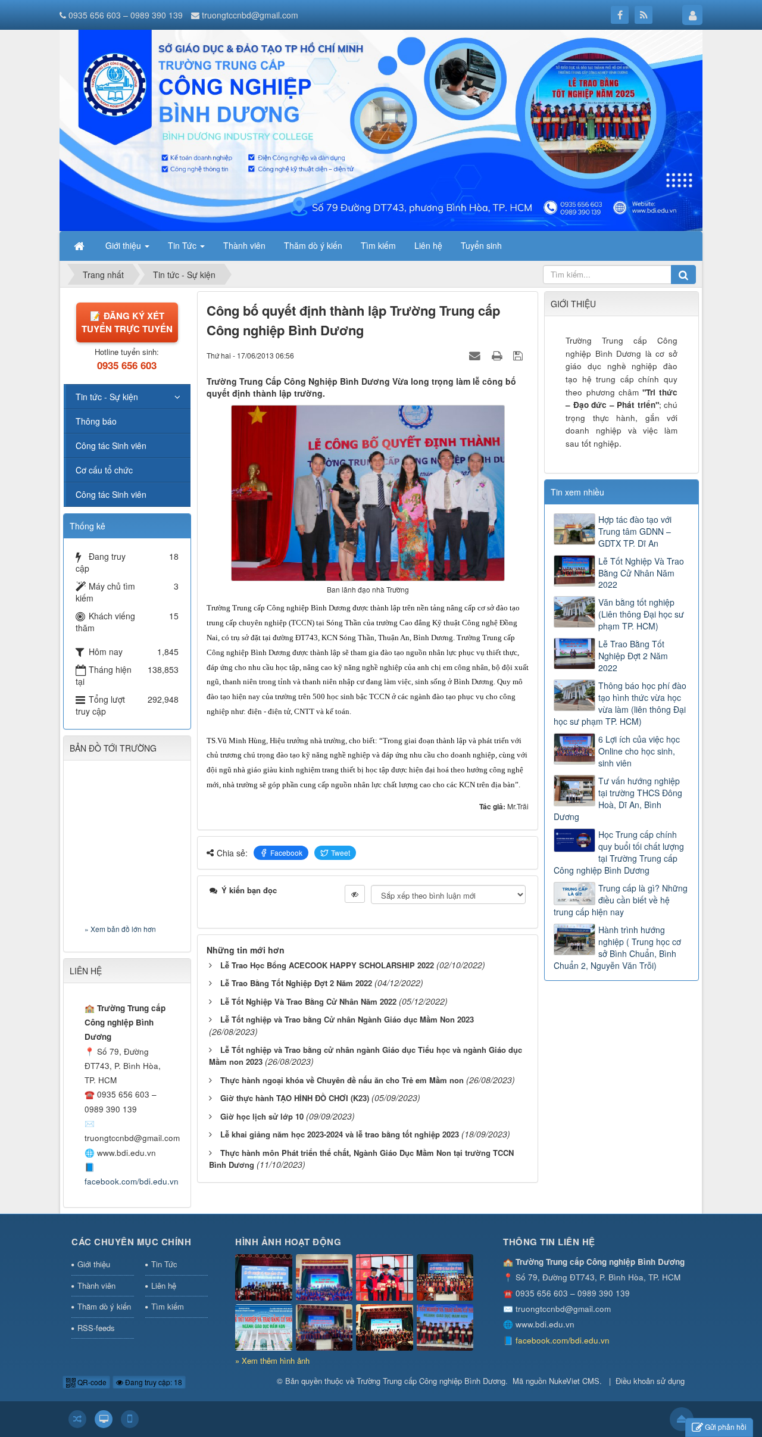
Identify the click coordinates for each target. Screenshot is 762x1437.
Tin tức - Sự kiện (107, 397)
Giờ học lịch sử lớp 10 (262, 1116)
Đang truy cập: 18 (152, 1382)
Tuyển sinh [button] (481, 245)
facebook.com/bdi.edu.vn (132, 1181)
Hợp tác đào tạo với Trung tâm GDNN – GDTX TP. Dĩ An (635, 531)
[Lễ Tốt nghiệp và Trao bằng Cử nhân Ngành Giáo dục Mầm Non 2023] (445, 1327)
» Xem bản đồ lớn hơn (120, 929)
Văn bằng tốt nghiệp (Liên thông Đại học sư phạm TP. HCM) (641, 614)
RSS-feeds (96, 1327)
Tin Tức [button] (183, 245)
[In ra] (498, 355)
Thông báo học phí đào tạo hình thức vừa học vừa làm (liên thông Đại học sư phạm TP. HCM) (620, 703)
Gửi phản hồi (726, 1427)
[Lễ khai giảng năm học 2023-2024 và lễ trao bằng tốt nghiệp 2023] (324, 1327)
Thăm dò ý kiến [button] (313, 245)
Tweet (340, 852)
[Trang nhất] (80, 245)
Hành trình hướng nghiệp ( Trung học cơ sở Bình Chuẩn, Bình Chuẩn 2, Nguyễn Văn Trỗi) (617, 947)
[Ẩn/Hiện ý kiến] (355, 894)
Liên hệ (163, 1285)
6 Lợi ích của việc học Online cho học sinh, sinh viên (639, 751)
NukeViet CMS (574, 1380)
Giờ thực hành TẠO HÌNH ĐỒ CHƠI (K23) (294, 1098)
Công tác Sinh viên (111, 445)
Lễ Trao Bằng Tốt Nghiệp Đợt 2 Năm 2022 (296, 983)
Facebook (286, 852)
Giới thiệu (93, 1264)
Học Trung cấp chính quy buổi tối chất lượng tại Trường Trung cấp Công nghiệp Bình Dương (619, 852)
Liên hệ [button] (428, 245)
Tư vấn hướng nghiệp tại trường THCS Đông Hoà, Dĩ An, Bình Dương (618, 798)
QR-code (91, 1382)
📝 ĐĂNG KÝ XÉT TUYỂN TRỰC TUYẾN (127, 322)
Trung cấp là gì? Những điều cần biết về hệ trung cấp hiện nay (621, 900)
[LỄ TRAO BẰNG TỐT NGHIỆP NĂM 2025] (324, 1277)
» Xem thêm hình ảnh (272, 1360)
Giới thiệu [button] (124, 245)
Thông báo (96, 421)
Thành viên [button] (244, 245)
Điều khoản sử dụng (650, 1380)
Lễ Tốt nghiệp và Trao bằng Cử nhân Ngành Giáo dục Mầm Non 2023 (347, 1019)
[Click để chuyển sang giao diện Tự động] (77, 1419)
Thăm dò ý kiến (104, 1306)
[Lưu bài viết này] (519, 355)
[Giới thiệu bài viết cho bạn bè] (476, 355)
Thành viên (96, 1285)
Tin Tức (164, 1264)
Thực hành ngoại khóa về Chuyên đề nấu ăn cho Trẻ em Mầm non (342, 1080)
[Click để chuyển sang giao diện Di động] (130, 1419)
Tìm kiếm (167, 1306)
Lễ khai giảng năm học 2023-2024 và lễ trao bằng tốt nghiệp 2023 (339, 1134)
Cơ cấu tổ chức (104, 470)
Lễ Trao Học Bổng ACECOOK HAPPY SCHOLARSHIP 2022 (327, 965)
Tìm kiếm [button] (378, 245)
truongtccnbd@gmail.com (250, 15)
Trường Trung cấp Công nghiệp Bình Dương (431, 1380)
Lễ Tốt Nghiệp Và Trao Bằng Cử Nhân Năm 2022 (308, 1001)
